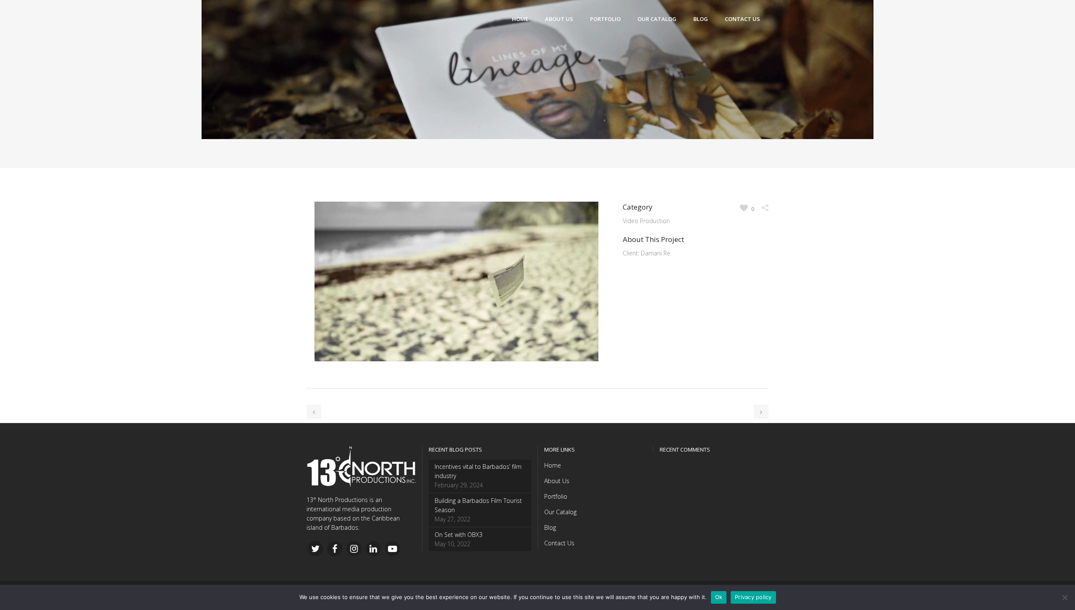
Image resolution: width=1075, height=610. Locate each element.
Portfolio (555, 496)
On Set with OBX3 (458, 535)
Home (552, 465)
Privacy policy (753, 597)
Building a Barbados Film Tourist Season (478, 505)
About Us (556, 481)
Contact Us (559, 543)
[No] (1064, 597)
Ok (719, 597)
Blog (550, 527)
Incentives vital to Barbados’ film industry (478, 471)
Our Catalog (560, 512)
